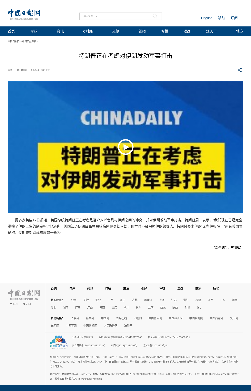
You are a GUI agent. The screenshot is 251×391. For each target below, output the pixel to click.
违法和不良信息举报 (82, 337)
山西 (110, 299)
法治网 (128, 325)
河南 (234, 299)
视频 (142, 31)
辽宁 (122, 299)
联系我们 (27, 304)
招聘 (216, 288)
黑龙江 (148, 299)
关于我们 (14, 304)
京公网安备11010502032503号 (88, 345)
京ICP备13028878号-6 (155, 345)
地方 (239, 31)
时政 (33, 31)
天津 (86, 299)
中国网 (105, 318)
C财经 (88, 31)
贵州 (138, 307)
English (207, 18)
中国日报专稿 (29, 41)
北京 (74, 299)
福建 (198, 299)
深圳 (199, 307)
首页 (11, 31)
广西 (90, 307)
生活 (126, 288)
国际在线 (121, 318)
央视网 (138, 318)
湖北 (53, 307)
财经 (108, 288)
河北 (98, 299)
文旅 (115, 31)
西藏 (163, 307)
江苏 (174, 299)
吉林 (134, 299)
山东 (222, 299)
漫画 (187, 31)
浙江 (186, 299)
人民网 (75, 318)
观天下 (211, 31)
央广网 (234, 318)
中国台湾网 (196, 318)
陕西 (175, 307)
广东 (78, 307)
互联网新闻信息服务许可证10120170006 (120, 337)
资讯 (60, 31)
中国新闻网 (90, 325)
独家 (198, 288)
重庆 (114, 307)
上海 (162, 299)
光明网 (55, 325)
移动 (221, 18)
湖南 (65, 307)
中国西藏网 (216, 318)
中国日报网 (14, 41)
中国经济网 (176, 318)
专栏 (164, 31)
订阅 (234, 18)
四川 (126, 307)
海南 (102, 307)
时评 (72, 288)
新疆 (187, 307)
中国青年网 (155, 318)
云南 (151, 307)
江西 (210, 299)
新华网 (90, 318)
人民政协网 (110, 325)
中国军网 (71, 325)
